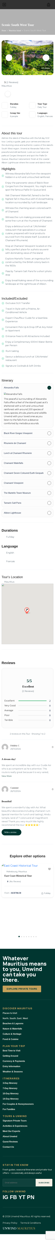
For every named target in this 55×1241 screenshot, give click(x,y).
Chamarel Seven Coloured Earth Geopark (24, 473)
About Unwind (10, 1136)
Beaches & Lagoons (13, 1023)
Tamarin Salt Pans (12, 503)
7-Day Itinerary (10, 1088)
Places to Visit (10, 1013)
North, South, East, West (15, 1018)
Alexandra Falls (11, 388)
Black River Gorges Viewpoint (18, 433)
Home (4, 31)
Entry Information (11, 1066)
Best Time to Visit (11, 1050)
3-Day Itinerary (10, 1083)
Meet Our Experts (11, 1131)
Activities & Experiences (15, 1126)
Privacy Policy (10, 1223)
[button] (48, 4)
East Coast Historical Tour (18, 875)
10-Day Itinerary (11, 1093)
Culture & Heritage (12, 1034)
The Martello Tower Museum (17, 493)
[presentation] (9, 57)
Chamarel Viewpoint (13, 483)
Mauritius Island (15, 31)
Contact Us (8, 1147)
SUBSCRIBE (44, 1182)
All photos (45, 68)
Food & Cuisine (10, 1039)
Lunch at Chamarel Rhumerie (18, 453)
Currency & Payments (14, 1061)
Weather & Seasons (13, 1071)
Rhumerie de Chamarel (15, 443)
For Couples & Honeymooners (18, 1104)
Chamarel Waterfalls (13, 463)
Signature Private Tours (15, 1121)
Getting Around (10, 1056)
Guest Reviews (10, 1142)
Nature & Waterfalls (12, 1029)
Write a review (10, 832)
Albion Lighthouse (12, 513)
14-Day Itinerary (11, 1099)
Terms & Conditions (30, 1223)
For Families (9, 1109)
